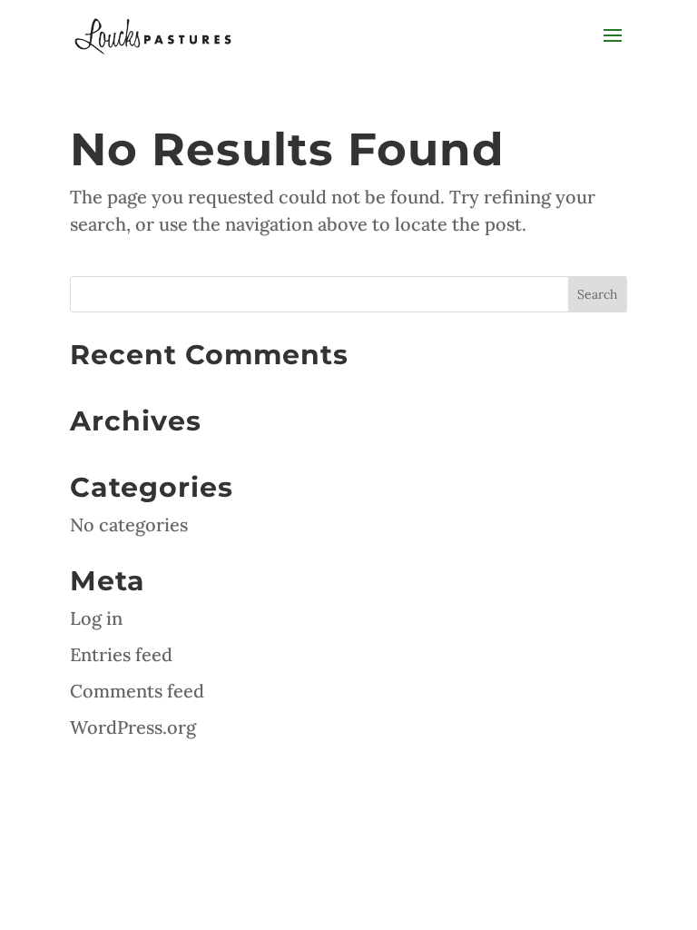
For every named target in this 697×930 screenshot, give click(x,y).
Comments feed (137, 690)
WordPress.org (133, 727)
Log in (96, 618)
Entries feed (121, 654)
